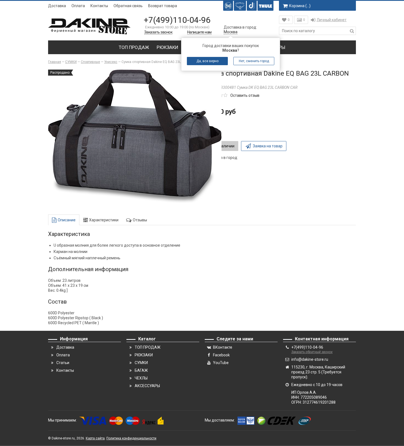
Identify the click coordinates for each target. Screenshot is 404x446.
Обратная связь (128, 6)
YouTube (221, 362)
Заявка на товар (268, 146)
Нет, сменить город (254, 61)
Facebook (221, 355)
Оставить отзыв (244, 95)
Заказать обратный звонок (312, 352)
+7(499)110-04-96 (177, 20)
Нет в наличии (221, 146)
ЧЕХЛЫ (141, 378)
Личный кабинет (332, 20)
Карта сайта (95, 438)
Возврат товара (162, 6)
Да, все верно (207, 61)
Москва (230, 32)
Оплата (78, 6)
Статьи (62, 362)
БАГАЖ (141, 370)
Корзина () (300, 6)
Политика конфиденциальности (131, 438)
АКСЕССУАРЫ (147, 386)
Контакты (99, 6)
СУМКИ (141, 362)
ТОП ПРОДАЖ (134, 47)
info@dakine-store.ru (309, 359)
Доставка (57, 6)
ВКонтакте (222, 347)
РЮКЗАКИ (167, 47)
